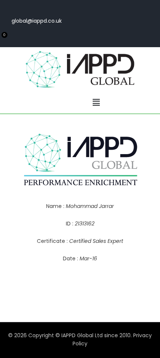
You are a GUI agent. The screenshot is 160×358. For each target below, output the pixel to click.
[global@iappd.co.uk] (57, 7)
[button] (96, 102)
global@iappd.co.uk (37, 21)
